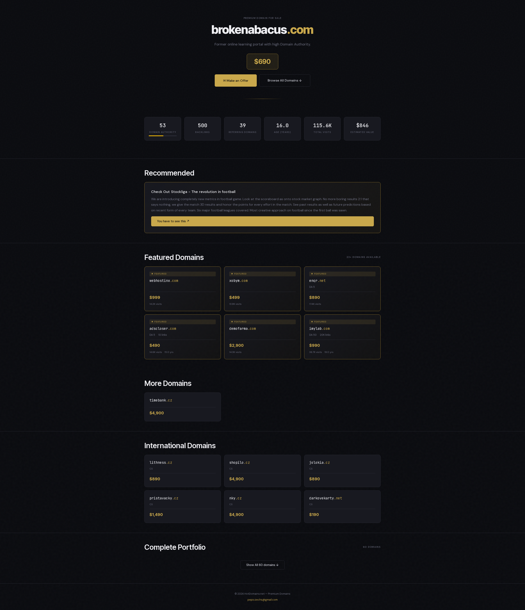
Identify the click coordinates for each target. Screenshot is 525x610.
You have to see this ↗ (173, 221)
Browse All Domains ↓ (285, 80)
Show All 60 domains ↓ (262, 565)
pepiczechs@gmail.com (263, 599)
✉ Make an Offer (235, 80)
